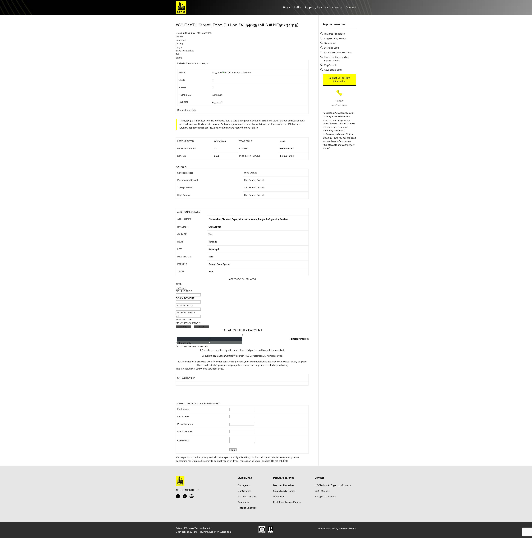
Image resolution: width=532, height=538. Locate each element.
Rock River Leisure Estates (338, 52)
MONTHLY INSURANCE (188, 323)
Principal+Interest (299, 339)
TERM (179, 284)
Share (179, 57)
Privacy (180, 528)
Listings (180, 43)
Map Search (330, 65)
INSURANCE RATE (185, 312)
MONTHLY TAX (183, 319)
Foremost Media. (347, 528)
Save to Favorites (185, 50)
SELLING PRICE (184, 291)
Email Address (184, 431)
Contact (351, 7)
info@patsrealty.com (325, 496)
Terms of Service (194, 528)
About (336, 7)
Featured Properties (334, 34)
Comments (183, 440)
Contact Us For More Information (339, 80)
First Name (183, 409)
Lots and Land (331, 47)
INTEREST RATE (184, 305)
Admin (207, 528)
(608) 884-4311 (339, 105)
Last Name (183, 416)
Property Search (315, 7)
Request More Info (186, 110)
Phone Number (185, 424)
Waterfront (329, 43)
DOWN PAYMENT (185, 298)
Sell (296, 7)
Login (179, 47)
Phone (339, 100)
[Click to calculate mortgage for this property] (237, 72)
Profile (179, 36)
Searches (181, 40)
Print (178, 54)
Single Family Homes (335, 38)
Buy (285, 7)
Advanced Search (333, 70)
